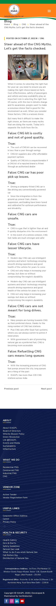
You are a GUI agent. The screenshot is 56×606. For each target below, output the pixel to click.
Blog (16, 24)
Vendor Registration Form (15, 497)
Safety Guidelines (11, 546)
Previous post (11, 389)
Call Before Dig (10, 555)
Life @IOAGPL (10, 440)
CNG (24, 24)
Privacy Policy (9, 522)
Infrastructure (9, 449)
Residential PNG (11, 467)
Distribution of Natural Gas (16, 558)
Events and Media (11, 443)
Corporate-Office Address (15, 516)
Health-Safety (10, 540)
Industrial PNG (10, 473)
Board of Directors (12, 431)
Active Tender (10, 494)
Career (6, 519)
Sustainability (9, 446)
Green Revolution (11, 437)
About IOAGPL (10, 428)
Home (7, 24)
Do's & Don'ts (9, 543)
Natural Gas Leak (11, 549)
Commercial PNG (11, 470)
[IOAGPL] (14, 10)
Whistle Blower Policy (13, 434)
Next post (46, 389)
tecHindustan (25, 596)
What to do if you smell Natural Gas (20, 552)
